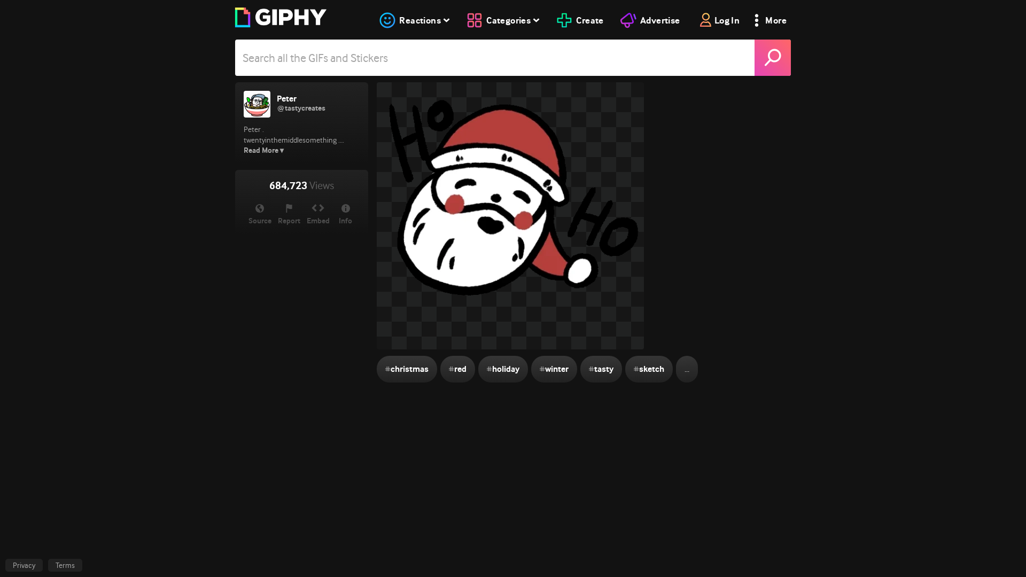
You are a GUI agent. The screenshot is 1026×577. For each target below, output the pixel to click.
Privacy (24, 565)
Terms (65, 565)
